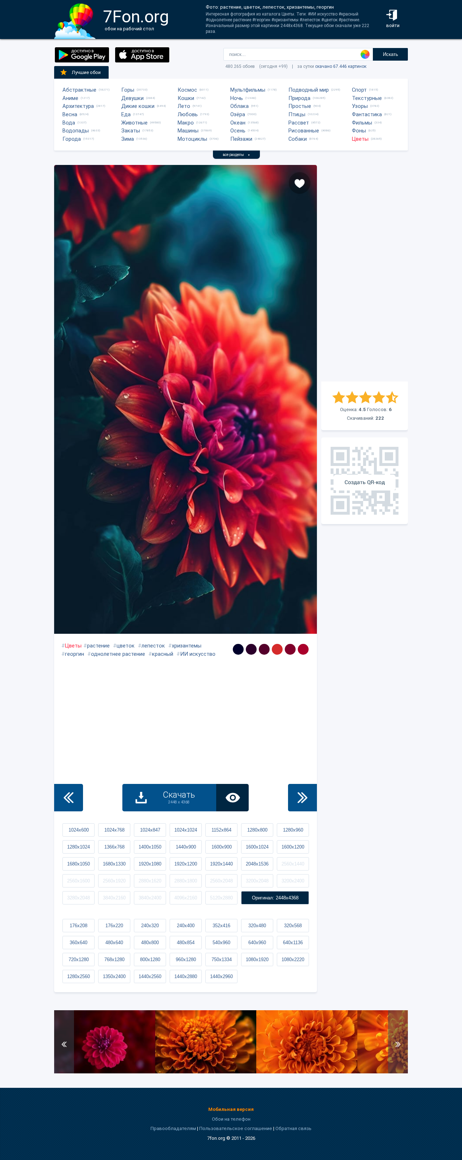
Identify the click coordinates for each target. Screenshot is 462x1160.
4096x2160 (185, 897)
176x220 (114, 925)
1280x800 (257, 830)
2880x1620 (150, 881)
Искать (390, 54)
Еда (126, 114)
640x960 (257, 942)
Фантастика (367, 114)
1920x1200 (185, 864)
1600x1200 (293, 847)
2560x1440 (293, 864)
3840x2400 (150, 897)
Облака (239, 106)
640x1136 (293, 942)
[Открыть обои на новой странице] (232, 797)
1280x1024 (78, 847)
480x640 (114, 942)
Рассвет (298, 122)
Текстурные (367, 98)
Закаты (130, 130)
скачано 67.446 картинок (340, 66)
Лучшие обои (86, 72)
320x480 (257, 925)
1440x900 (186, 847)
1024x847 (150, 830)
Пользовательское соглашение (235, 1128)
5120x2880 (221, 897)
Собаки (297, 139)
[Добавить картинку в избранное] (299, 183)
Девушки (132, 98)
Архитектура (78, 106)
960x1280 (186, 959)
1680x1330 (114, 864)
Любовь (188, 114)
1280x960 (293, 830)
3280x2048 (78, 897)
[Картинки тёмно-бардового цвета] (264, 649)
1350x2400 (114, 976)
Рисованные (303, 130)
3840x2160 (114, 897)
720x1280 (79, 959)
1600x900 (222, 847)
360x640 (78, 942)
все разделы (236, 155)
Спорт (359, 90)
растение (98, 645)
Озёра (237, 114)
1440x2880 (185, 976)
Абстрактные (79, 90)
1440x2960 (221, 976)
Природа (299, 98)
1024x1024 (185, 830)
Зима (127, 139)
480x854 (186, 942)
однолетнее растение (118, 654)
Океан (237, 122)
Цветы (360, 139)
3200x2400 (293, 881)
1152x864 (221, 830)
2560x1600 (78, 881)
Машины (188, 130)
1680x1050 (78, 864)
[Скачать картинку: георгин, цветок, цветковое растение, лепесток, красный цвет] (104, 1071)
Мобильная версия (231, 1109)
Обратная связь (293, 1128)
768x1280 (114, 959)
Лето (184, 106)
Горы (127, 90)
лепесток (153, 645)
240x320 (150, 925)
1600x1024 (257, 847)
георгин (74, 654)
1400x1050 (150, 847)
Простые (299, 106)
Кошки (186, 98)
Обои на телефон (231, 1119)
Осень (237, 130)
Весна (69, 114)
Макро (186, 122)
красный (162, 654)
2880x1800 (185, 881)
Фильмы (362, 122)
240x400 (186, 925)
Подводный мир (308, 90)
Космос (187, 90)
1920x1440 (221, 864)
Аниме (70, 98)
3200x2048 (257, 881)
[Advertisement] (364, 273)
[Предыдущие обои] (68, 797)
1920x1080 (150, 864)
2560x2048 (221, 881)
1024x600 (79, 830)
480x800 (150, 942)
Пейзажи (241, 139)
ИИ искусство (197, 654)
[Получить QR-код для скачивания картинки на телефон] (364, 480)
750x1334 (222, 959)
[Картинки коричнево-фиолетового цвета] (251, 649)
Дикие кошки (137, 106)
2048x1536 (257, 864)
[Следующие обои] (302, 797)
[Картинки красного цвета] (303, 649)
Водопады (75, 130)
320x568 (293, 925)
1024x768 (114, 830)
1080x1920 (257, 959)
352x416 (221, 925)
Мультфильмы (247, 90)
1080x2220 (293, 959)
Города (71, 139)
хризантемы (186, 645)
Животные (134, 122)
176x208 (78, 925)
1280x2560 (78, 976)
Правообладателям (173, 1128)
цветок (126, 645)
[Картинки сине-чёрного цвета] (238, 649)
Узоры (360, 106)
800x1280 (150, 959)
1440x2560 (150, 976)
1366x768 (114, 847)
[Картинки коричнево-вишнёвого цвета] (290, 649)
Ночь (236, 98)
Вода (68, 122)
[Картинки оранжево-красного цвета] (277, 649)
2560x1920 (114, 881)
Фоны (359, 130)
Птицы (296, 114)
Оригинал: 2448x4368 (275, 897)
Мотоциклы (192, 139)
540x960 (221, 942)
